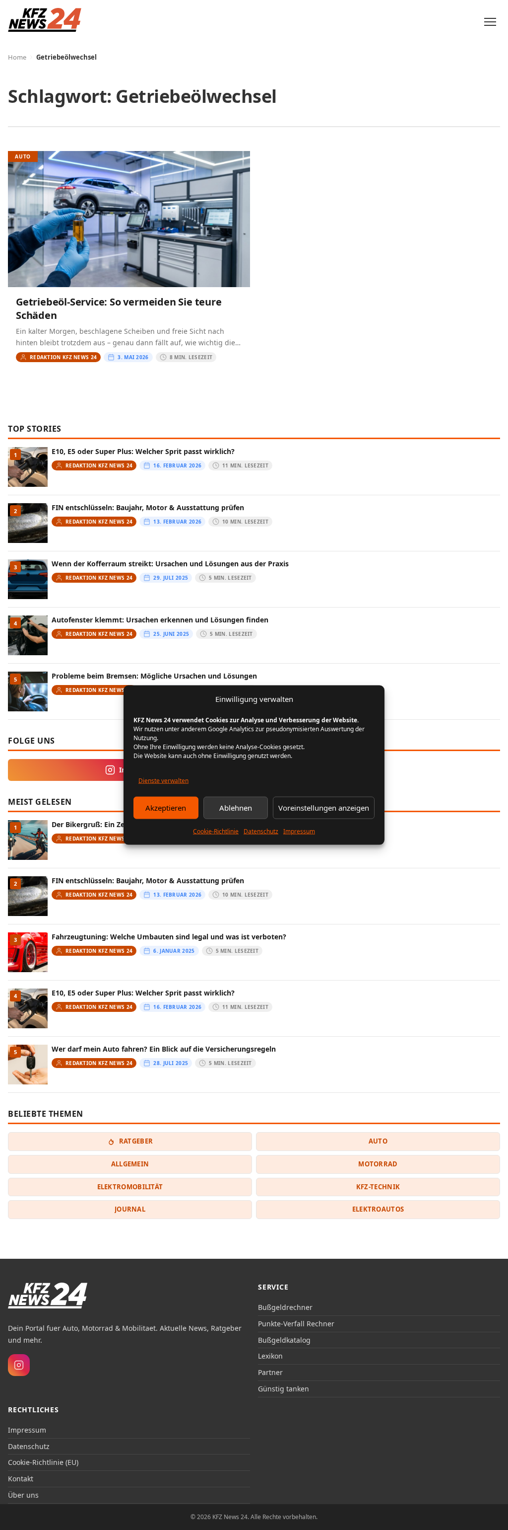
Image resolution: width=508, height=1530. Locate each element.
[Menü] (490, 21)
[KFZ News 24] (47, 1295)
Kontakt (20, 1478)
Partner (270, 1372)
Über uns (23, 1495)
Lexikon (270, 1356)
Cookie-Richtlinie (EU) (43, 1462)
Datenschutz (261, 831)
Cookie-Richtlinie (216, 831)
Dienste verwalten (163, 780)
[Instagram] (19, 1365)
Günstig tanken (283, 1388)
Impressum (299, 831)
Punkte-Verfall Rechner (296, 1323)
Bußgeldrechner (285, 1307)
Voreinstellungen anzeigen (323, 808)
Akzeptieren (165, 808)
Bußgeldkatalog (284, 1340)
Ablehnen (235, 808)
